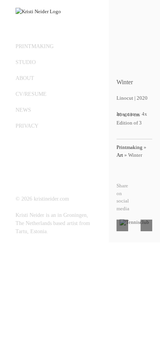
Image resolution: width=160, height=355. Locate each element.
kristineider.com (51, 199)
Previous (134, 10)
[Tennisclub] (134, 222)
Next (135, 23)
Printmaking (130, 147)
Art (120, 155)
